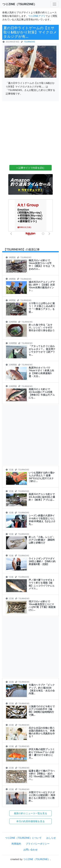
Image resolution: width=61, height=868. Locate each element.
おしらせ (51, 837)
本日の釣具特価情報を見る (30, 821)
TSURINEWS (29, 42)
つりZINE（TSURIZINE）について (23, 837)
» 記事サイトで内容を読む (30, 167)
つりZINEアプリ (36, 15)
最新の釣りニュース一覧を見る (30, 813)
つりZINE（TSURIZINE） (36, 859)
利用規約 (16, 843)
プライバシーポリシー (37, 843)
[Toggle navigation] (54, 4)
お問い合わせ (30, 849)
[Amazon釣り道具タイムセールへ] (30, 184)
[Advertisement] (30, 134)
